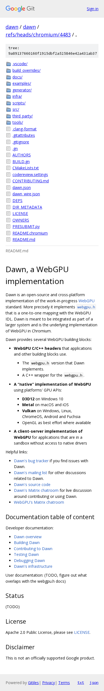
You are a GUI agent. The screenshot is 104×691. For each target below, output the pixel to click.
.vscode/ (19, 63)
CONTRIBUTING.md (30, 180)
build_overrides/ (26, 70)
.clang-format (24, 129)
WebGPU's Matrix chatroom (39, 502)
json (94, 682)
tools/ (17, 122)
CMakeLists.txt (25, 167)
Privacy (48, 682)
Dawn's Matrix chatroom (36, 490)
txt (80, 682)
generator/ (22, 90)
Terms (64, 682)
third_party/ (22, 116)
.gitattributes (23, 135)
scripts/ (19, 103)
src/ (15, 109)
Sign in (92, 8)
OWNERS (20, 220)
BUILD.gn (21, 161)
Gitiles (33, 682)
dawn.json (21, 187)
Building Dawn (27, 542)
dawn (12, 26)
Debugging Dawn (29, 560)
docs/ (17, 77)
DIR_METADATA (27, 207)
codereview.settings (30, 174)
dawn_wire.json (26, 193)
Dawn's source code (32, 484)
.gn (15, 148)
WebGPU (86, 300)
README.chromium (30, 233)
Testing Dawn (26, 554)
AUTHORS (21, 154)
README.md (23, 239)
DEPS (17, 200)
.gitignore (20, 141)
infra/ (17, 96)
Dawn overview (28, 536)
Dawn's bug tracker (31, 460)
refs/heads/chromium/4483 (38, 34)
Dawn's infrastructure (33, 566)
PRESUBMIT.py (26, 226)
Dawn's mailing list (30, 472)
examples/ (21, 83)
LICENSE (20, 213)
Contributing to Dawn (33, 548)
